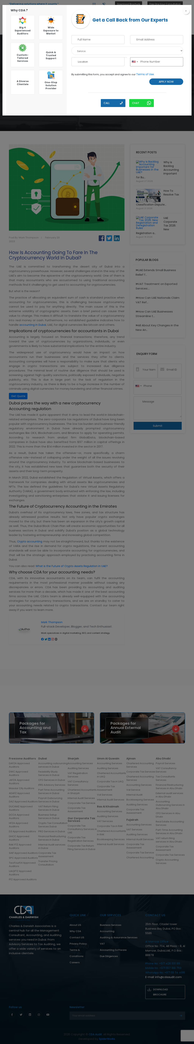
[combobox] (134, 61)
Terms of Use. (145, 74)
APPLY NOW (166, 82)
